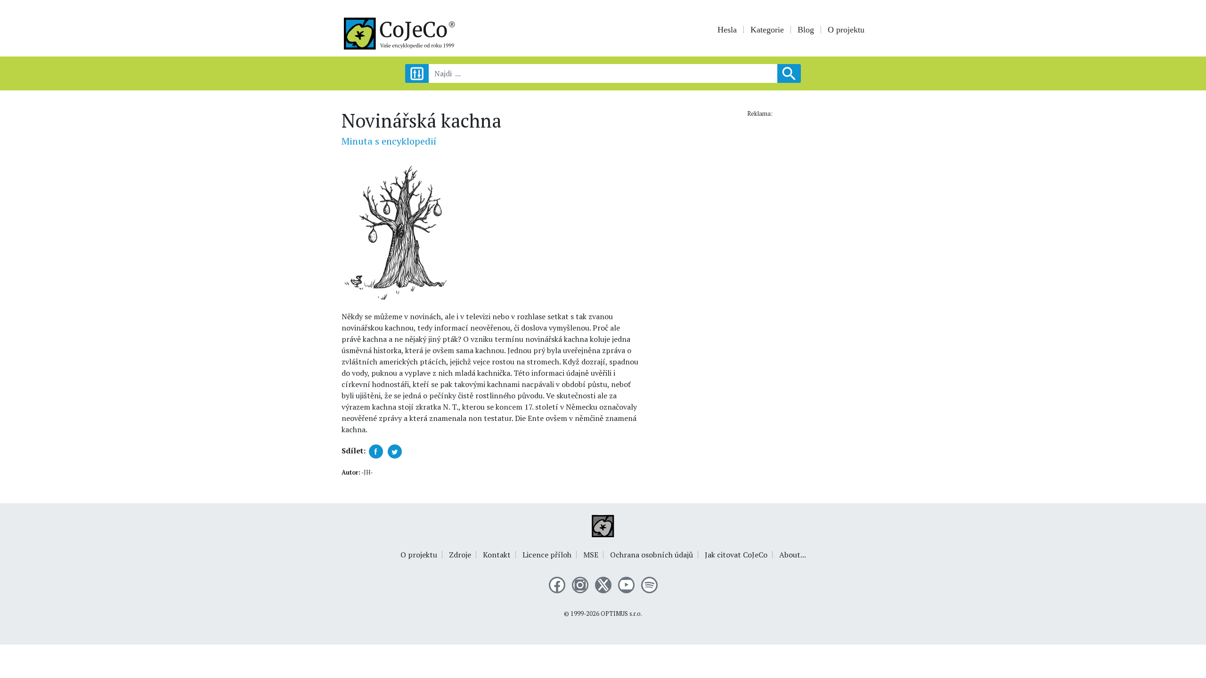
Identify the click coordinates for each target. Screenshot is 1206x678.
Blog (806, 29)
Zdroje (460, 554)
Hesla (727, 29)
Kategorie (767, 29)
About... (792, 554)
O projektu (846, 29)
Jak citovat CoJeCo (736, 554)
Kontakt (497, 554)
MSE (590, 554)
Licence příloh (546, 554)
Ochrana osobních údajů (651, 554)
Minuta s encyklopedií (389, 141)
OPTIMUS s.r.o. (621, 614)
